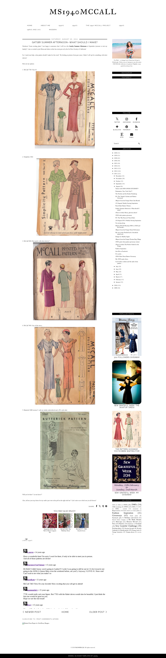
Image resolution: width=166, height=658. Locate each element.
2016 (115, 160)
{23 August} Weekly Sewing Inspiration (126, 203)
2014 (115, 166)
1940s (74, 25)
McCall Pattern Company (119, 519)
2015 (115, 163)
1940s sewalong (116, 507)
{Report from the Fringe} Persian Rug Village (128, 239)
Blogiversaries (116, 510)
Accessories (135, 508)
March (117, 277)
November (119, 178)
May (117, 271)
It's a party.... (119, 254)
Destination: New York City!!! (123, 191)
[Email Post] (26, 539)
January (118, 282)
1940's (134, 504)
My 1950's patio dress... (122, 259)
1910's (113, 504)
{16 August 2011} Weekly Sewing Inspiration (128, 220)
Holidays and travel (131, 518)
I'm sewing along (120, 223)
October (118, 181)
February (118, 279)
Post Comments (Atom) (48, 619)
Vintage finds (135, 530)
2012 (115, 171)
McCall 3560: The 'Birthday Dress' (66, 529)
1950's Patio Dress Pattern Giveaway (125, 256)
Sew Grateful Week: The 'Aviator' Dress (126, 406)
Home (29, 25)
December (119, 176)
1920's (119, 504)
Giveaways (117, 515)
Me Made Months (135, 520)
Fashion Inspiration (120, 248)
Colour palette (136, 510)
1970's (139, 507)
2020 (115, 153)
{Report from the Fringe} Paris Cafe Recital (127, 200)
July (117, 266)
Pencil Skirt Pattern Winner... (123, 206)
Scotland (138, 524)
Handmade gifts (116, 517)
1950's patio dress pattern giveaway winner (127, 242)
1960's (133, 507)
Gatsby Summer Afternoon (78, 46)
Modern (53, 29)
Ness (113, 524)
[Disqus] (64, 578)
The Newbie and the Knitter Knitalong (126, 194)
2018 (115, 158)
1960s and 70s (34, 29)
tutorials (139, 532)
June (117, 269)
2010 (115, 285)
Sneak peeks (124, 530)
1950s (121, 25)
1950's (126, 507)
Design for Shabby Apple (122, 236)
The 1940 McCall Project (98, 25)
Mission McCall (132, 522)
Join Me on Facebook (121, 251)
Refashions (130, 523)
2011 (115, 173)
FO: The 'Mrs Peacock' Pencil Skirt (125, 218)
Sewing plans (116, 528)
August (118, 186)
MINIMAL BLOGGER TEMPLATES (79, 656)
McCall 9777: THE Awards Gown (81, 529)
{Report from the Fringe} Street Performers (127, 230)
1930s (61, 25)
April (117, 274)
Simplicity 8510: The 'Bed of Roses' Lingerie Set (49, 530)
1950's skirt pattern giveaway (123, 215)
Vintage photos (130, 532)
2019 (115, 155)
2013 (115, 168)
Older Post (97, 612)
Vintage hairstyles (117, 532)
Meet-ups (119, 522)
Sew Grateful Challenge (126, 526)
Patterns (121, 524)
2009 (115, 288)
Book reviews (126, 510)
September (119, 183)
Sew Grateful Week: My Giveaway (127, 494)
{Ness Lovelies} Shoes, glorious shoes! (126, 212)
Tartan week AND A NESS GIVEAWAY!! (127, 188)
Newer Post (33, 612)
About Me (45, 25)
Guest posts (134, 515)
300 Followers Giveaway (127, 357)
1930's (30, 540)
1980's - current (121, 508)
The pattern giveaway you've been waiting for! (127, 450)
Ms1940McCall (83, 11)
